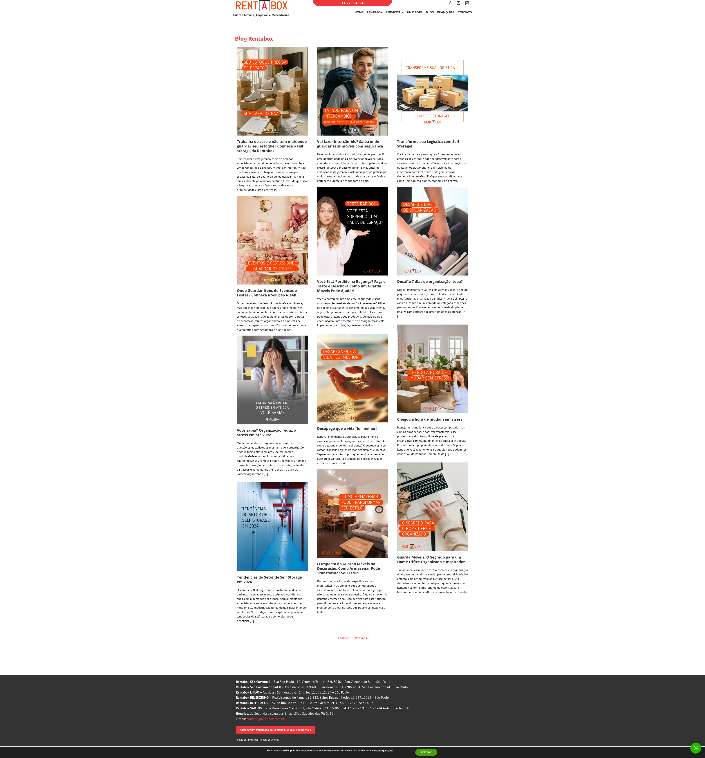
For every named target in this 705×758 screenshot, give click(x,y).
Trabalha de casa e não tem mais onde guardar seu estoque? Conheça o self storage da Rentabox (272, 146)
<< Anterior (343, 638)
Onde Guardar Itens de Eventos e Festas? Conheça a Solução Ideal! (267, 293)
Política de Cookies (269, 739)
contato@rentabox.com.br (265, 719)
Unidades (414, 12)
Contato (465, 12)
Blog (430, 12)
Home (359, 12)
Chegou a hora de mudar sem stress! (430, 419)
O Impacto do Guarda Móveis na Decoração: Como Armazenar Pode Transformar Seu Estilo (348, 568)
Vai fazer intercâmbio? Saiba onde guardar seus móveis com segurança (350, 144)
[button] (695, 748)
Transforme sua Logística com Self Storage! (428, 144)
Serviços (393, 12)
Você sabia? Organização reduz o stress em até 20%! (266, 432)
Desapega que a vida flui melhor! (347, 428)
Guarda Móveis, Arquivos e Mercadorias (261, 15)
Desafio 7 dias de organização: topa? (430, 281)
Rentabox (374, 12)
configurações (384, 750)
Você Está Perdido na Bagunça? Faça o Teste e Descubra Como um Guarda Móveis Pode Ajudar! (351, 286)
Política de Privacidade (247, 739)
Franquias (446, 12)
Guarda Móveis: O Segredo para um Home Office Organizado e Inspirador (431, 559)
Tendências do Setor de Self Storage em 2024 (269, 579)
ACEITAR (426, 752)
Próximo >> (362, 638)
